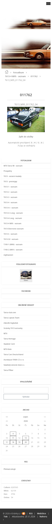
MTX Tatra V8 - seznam (13, 166)
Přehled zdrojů (10, 469)
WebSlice (41, 513)
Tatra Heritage (10, 338)
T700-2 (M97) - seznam (13, 249)
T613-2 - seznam (10, 192)
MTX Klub (7, 349)
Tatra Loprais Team (11, 317)
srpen (25, 417)
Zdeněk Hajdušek (11, 323)
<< (7, 417)
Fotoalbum (18, 72)
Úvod (6, 72)
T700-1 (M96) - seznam (13, 244)
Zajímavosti (8, 255)
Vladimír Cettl (9, 344)
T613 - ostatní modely (12, 176)
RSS (31, 513)
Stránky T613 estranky (13, 328)
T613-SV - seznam (11, 239)
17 (7, 442)
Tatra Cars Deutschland (13, 354)
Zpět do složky (26, 136)
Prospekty (8, 171)
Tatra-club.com (10, 312)
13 (26, 438)
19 (19, 442)
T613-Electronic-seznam (14, 228)
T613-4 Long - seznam (13, 218)
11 (13, 438)
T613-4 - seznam (10, 202)
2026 (26, 421)
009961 (26, 280)
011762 (34, 76)
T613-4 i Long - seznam (13, 213)
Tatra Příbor (8, 370)
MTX (5, 333)
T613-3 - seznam (10, 197)
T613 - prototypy (10, 181)
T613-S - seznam (10, 234)
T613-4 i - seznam (11, 207)
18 (13, 442)
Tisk (6, 516)
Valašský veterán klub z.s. (14, 365)
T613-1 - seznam (10, 186)
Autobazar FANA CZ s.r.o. (14, 359)
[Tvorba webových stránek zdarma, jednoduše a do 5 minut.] (23, 513)
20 (26, 442)
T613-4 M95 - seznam (15, 76)
